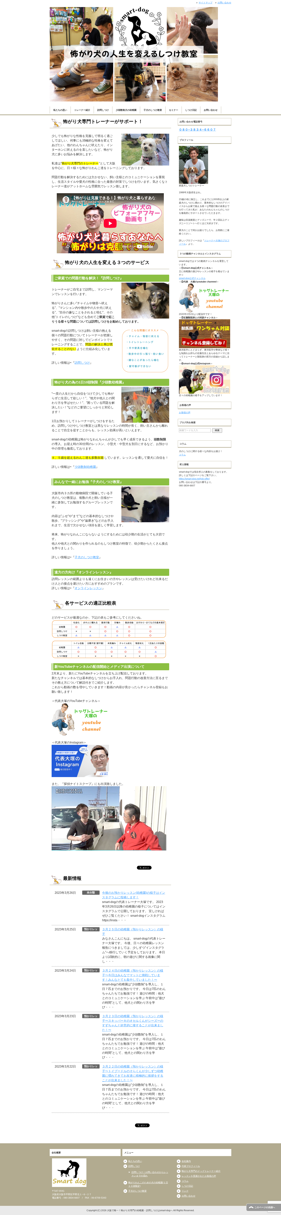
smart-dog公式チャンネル (192, 278)
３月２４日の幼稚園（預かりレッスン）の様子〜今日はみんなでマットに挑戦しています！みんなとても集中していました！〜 (132, 975)
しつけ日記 (191, 110)
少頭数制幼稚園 (85, 466)
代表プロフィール (191, 1166)
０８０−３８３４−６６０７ (197, 129)
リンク (185, 1191)
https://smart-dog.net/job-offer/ (194, 478)
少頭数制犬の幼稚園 (126, 110)
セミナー (173, 110)
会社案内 (186, 1161)
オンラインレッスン (88, 588)
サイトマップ (205, 2)
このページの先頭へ (264, 1207)
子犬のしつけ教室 (153, 110)
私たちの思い (60, 110)
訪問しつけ (103, 110)
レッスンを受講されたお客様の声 (199, 1176)
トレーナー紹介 (82, 110)
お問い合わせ (211, 110)
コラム (182, 454)
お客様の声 (184, 412)
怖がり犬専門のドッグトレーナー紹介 (201, 1171)
